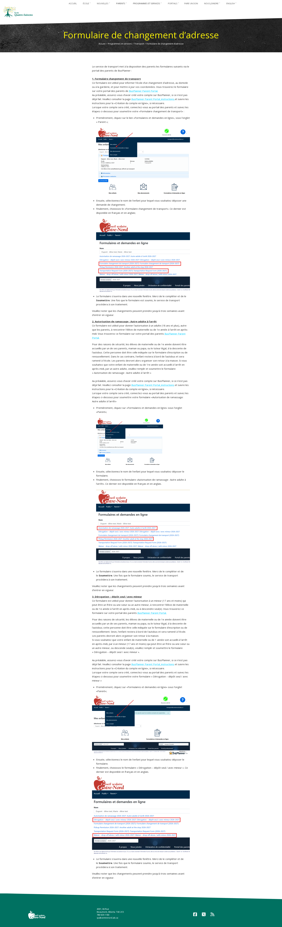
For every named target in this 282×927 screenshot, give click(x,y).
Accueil (102, 43)
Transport (139, 43)
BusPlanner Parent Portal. (143, 91)
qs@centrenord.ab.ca (107, 917)
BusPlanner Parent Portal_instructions (153, 99)
